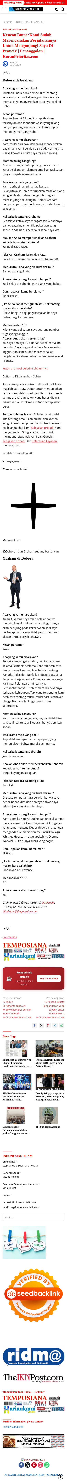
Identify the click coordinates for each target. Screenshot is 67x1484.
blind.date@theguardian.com (20, 911)
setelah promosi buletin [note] (18, 453)
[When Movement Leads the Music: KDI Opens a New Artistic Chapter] (50, 1048)
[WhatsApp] (46, 1465)
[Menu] (5, 9)
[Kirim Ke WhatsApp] (61, 1025)
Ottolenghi (48, 902)
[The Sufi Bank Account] (50, 1115)
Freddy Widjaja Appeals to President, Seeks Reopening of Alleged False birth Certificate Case (50, 1097)
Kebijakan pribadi (42, 428)
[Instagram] (40, 1465)
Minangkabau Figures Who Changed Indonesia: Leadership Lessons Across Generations (17, 1063)
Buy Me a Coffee (49, 978)
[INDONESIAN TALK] (25, 9)
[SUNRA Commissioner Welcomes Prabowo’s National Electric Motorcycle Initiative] (17, 1082)
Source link (10, 937)
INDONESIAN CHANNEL (15, 29)
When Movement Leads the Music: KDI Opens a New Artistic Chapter (50, 1063)
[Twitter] (27, 1465)
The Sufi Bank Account (48, 1127)
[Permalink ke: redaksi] (5, 63)
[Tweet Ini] (41, 1025)
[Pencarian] (62, 9)
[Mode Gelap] (57, 9)
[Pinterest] (34, 1465)
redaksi (13, 62)
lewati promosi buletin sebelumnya (25, 368)
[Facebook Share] (34, 1025)
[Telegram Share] (55, 1025)
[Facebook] (21, 1465)
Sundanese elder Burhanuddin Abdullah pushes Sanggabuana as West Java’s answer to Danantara (15, 1130)
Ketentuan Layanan (44, 441)
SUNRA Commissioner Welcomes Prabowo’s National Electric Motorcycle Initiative (14, 1097)
